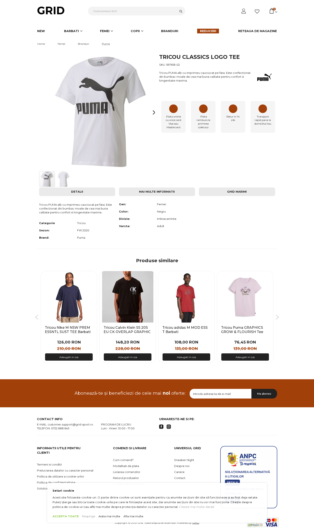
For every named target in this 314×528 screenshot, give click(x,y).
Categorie (47, 223)
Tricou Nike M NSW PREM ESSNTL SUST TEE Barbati (68, 330)
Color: (123, 211)
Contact (179, 478)
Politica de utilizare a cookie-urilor (60, 476)
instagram (169, 427)
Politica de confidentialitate (56, 482)
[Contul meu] (244, 11)
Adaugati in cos (68, 357)
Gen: (122, 204)
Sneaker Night (184, 460)
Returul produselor (126, 478)
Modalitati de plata (126, 466)
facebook (161, 427)
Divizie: (124, 218)
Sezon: (44, 230)
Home (41, 43)
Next (277, 317)
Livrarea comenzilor (126, 472)
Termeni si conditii (49, 464)
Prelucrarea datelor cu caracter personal (65, 470)
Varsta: (124, 226)
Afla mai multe (133, 516)
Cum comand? (123, 460)
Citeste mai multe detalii (196, 507)
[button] (149, 112)
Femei (61, 43)
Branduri (83, 43)
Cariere (179, 472)
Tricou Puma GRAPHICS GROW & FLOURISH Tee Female (242, 332)
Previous (36, 317)
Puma (106, 43)
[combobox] (136, 11)
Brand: (44, 237)
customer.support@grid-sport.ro (70, 424)
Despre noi (181, 466)
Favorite (257, 11)
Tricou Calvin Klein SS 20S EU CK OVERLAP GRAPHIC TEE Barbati (127, 332)
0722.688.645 (60, 428)
